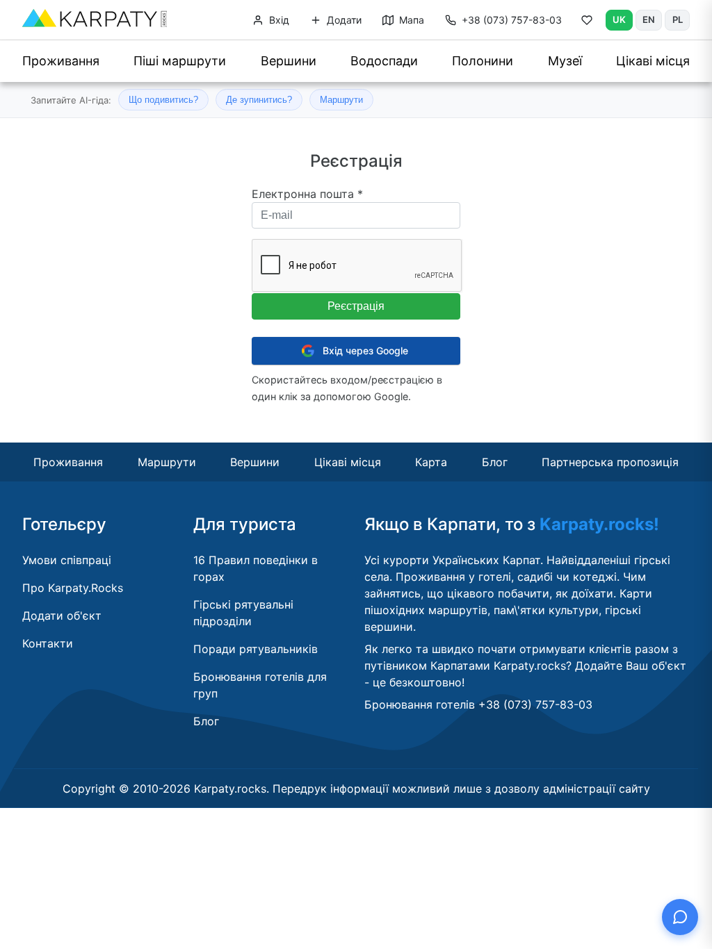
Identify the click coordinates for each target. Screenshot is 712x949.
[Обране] (587, 23)
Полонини (482, 60)
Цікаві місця (653, 60)
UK (619, 19)
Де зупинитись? (259, 99)
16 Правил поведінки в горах (255, 568)
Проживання (60, 60)
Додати (343, 20)
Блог (495, 462)
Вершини (288, 60)
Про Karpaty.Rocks (72, 588)
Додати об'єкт (62, 615)
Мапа (410, 20)
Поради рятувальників (255, 649)
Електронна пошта (307, 194)
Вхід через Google (365, 350)
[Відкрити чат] (680, 917)
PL (677, 19)
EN (648, 19)
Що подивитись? (163, 99)
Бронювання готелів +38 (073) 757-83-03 (478, 704)
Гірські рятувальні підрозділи (243, 612)
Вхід (277, 20)
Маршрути (341, 99)
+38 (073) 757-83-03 (512, 20)
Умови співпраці (66, 560)
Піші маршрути (180, 60)
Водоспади (384, 60)
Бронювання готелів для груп (260, 685)
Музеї (565, 60)
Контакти (47, 643)
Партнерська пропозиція (610, 462)
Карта (431, 462)
